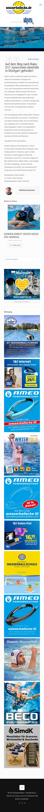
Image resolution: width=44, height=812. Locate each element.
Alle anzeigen (34, 59)
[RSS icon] (25, 803)
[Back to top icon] (22, 787)
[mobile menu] (41, 5)
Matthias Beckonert (27, 190)
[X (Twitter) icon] (22, 803)
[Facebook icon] (19, 803)
